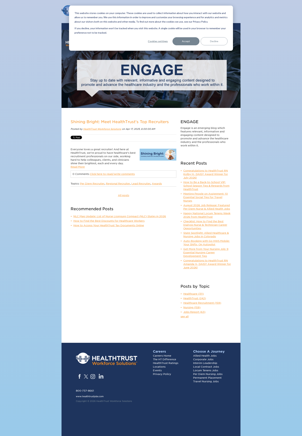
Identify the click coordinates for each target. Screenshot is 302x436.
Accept (186, 41)
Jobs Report (194, 312)
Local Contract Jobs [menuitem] (206, 366)
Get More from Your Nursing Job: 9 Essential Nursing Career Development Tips (205, 252)
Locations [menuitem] (159, 366)
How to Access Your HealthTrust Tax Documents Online (108, 225)
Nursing (191, 307)
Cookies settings (158, 41)
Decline (214, 41)
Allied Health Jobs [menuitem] (205, 355)
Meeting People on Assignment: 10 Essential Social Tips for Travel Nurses (205, 197)
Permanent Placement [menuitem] (207, 377)
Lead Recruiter (140, 183)
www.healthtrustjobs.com (90, 396)
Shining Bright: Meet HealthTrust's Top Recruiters (120, 121)
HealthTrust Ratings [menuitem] (165, 363)
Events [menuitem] (157, 370)
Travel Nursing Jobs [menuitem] (206, 381)
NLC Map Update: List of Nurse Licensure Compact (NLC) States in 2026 (119, 216)
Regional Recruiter (118, 183)
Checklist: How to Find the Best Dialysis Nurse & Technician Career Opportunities (205, 225)
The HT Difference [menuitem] (164, 359)
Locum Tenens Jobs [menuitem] (205, 370)
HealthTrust (194, 298)
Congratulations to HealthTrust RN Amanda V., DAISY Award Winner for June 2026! (207, 264)
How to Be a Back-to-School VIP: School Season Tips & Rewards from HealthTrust (206, 186)
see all (185, 316)
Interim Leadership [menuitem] (205, 363)
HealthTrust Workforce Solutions (102, 129)
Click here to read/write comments (112, 174)
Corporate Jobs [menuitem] (203, 359)
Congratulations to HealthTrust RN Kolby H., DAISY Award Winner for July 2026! (205, 174)
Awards (157, 183)
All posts (123, 195)
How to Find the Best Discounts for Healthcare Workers (109, 220)
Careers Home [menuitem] (162, 355)
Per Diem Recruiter (92, 183)
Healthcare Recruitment (202, 303)
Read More (78, 166)
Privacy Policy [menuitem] (162, 374)
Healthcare (193, 293)
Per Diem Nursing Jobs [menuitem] (207, 374)
